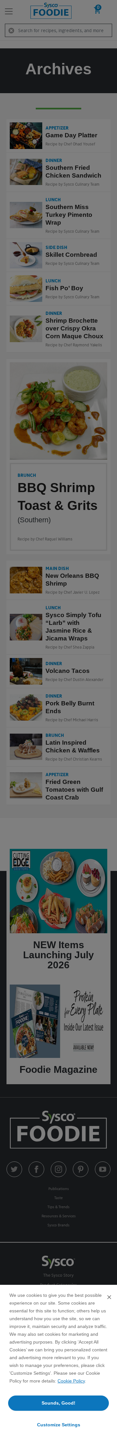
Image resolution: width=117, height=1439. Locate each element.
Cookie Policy (71, 1380)
